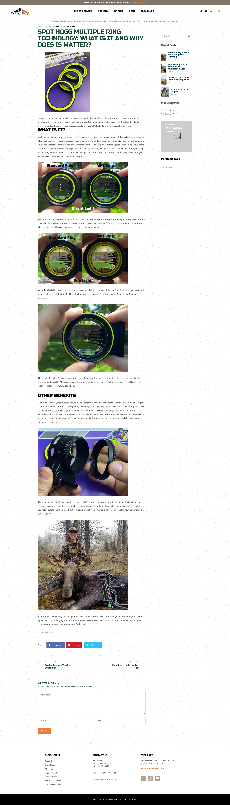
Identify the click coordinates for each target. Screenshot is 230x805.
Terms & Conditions (53, 780)
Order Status (50, 765)
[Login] (205, 11)
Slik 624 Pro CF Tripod (179, 90)
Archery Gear (167, 167)
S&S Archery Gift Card (153, 768)
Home (56, 21)
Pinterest (95, 645)
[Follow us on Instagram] (150, 778)
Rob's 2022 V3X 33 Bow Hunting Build (179, 78)
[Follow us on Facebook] (143, 778)
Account (48, 761)
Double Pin (100, 406)
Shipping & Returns (52, 773)
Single (88, 406)
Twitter (77, 645)
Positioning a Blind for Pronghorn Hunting (179, 54)
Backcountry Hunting (74, 21)
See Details (140, 2)
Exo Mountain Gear (53, 784)
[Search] (200, 11)
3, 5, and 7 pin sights (61, 410)
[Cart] (216, 11)
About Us (49, 769)
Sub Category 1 (167, 110)
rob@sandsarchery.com (105, 780)
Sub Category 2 (167, 114)
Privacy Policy (51, 777)
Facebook (58, 645)
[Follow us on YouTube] (157, 778)
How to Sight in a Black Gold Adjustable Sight (177, 66)
